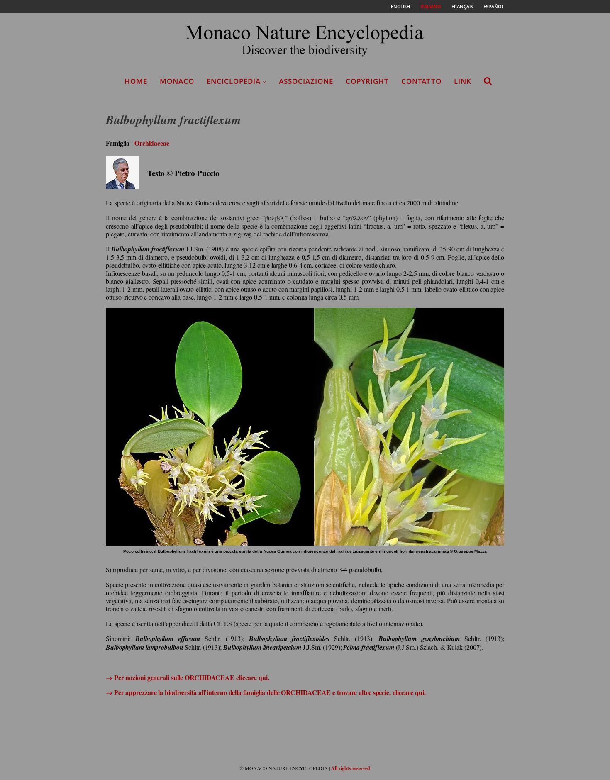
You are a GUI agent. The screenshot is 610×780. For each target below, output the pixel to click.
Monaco (177, 81)
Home (135, 81)
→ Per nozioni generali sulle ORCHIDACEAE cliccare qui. (187, 677)
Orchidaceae (151, 143)
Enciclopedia (234, 81)
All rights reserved (350, 768)
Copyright (367, 81)
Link (462, 81)
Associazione (306, 81)
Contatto (421, 81)
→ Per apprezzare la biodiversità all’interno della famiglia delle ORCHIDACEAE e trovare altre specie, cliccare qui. (266, 692)
